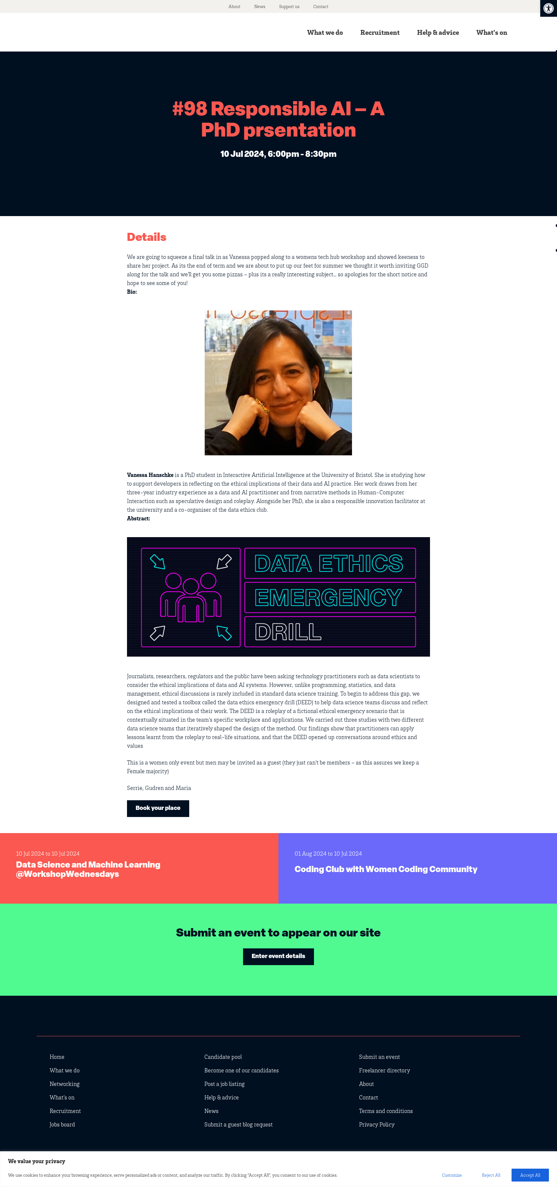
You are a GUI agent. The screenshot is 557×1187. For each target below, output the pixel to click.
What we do (325, 32)
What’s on (491, 32)
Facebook (500, 1019)
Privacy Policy (377, 1124)
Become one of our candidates (241, 1070)
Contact (320, 6)
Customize (452, 1175)
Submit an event (379, 1056)
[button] (548, 8)
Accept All (530, 1175)
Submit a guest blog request (238, 1124)
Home (57, 1056)
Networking (65, 1083)
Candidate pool (223, 1056)
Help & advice (438, 32)
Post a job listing (224, 1083)
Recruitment (380, 32)
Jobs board (62, 1124)
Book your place (158, 809)
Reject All (491, 1175)
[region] (278, 1169)
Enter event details (278, 957)
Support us (289, 6)
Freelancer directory (384, 1070)
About (234, 6)
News (259, 6)
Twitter (462, 1019)
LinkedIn (481, 1019)
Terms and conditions (386, 1110)
